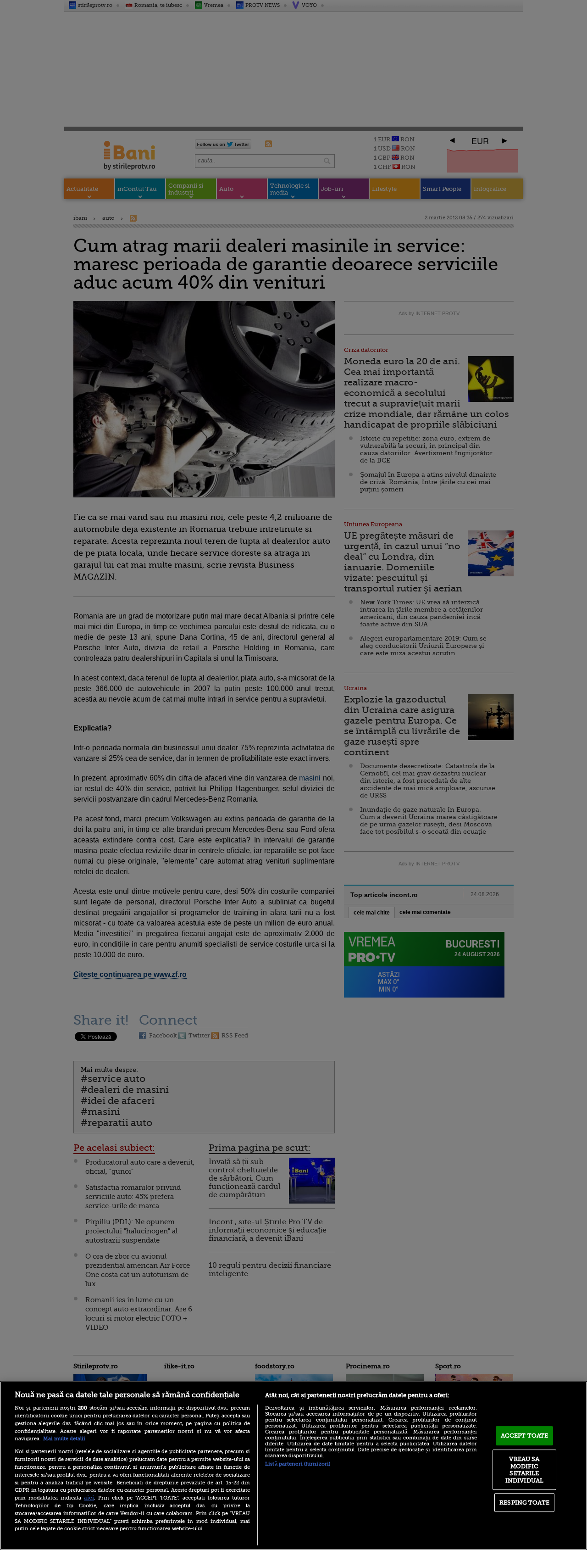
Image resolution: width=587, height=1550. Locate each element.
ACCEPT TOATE (524, 1435)
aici (89, 1497)
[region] (293, 1465)
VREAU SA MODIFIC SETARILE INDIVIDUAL (524, 1469)
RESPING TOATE (524, 1502)
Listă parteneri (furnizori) (297, 1464)
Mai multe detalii (64, 1439)
